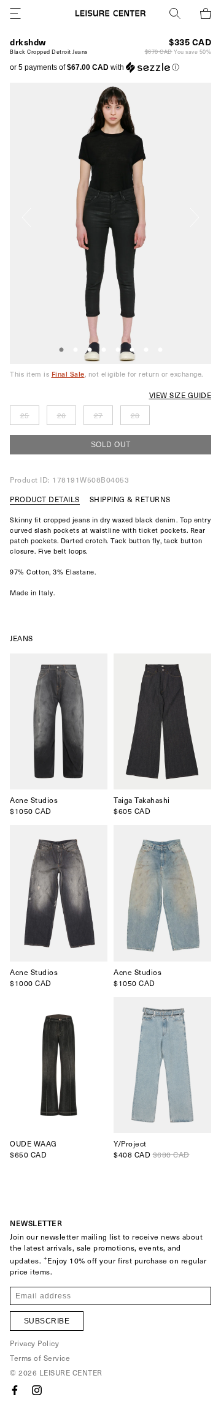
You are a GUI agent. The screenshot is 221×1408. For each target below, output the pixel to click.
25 (24, 415)
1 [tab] (61, 350)
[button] (94, 67)
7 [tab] (146, 350)
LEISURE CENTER (71, 1372)
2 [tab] (75, 350)
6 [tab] (132, 350)
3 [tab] (89, 350)
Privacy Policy (34, 1343)
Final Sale (68, 374)
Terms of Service (40, 1357)
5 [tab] (118, 350)
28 (135, 415)
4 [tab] (104, 350)
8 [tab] (160, 350)
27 (98, 415)
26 (61, 415)
